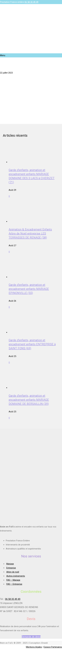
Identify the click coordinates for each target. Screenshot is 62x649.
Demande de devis (31, 636)
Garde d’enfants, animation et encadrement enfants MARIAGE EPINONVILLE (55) (29, 289)
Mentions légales (34, 647)
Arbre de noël (12, 572)
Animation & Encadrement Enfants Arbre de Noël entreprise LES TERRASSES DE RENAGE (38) (30, 233)
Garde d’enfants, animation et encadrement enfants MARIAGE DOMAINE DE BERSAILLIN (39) (29, 400)
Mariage (10, 563)
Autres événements (15, 576)
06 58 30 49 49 (31, 2)
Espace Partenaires (53, 647)
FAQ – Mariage (13, 580)
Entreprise (11, 568)
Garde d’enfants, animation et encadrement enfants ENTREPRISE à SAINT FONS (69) (32, 344)
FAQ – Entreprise (14, 584)
